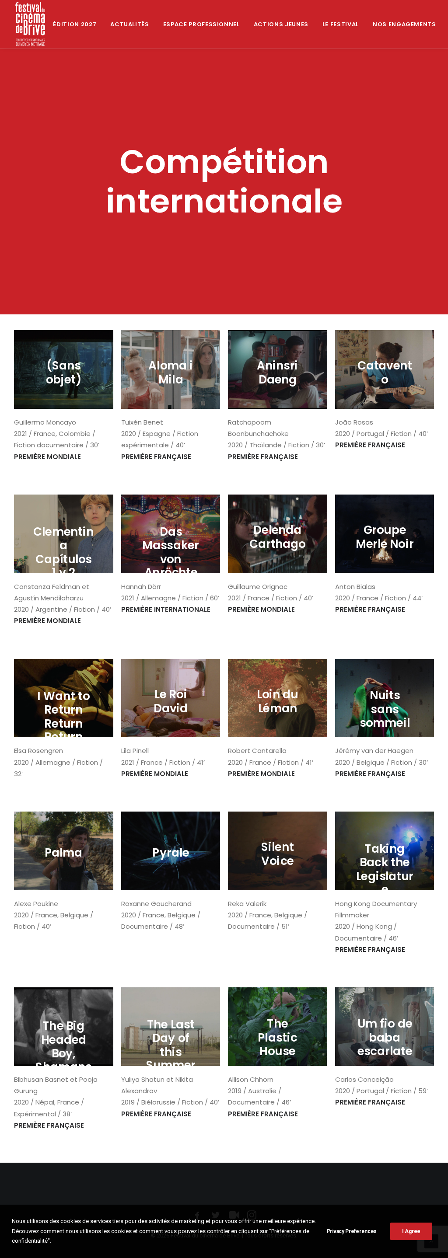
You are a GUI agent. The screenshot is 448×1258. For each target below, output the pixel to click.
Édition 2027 (74, 24)
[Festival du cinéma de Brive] (30, 24)
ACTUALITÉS (129, 24)
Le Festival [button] (340, 24)
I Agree (411, 1231)
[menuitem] (74, 24)
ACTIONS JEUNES (281, 24)
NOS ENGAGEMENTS (404, 24)
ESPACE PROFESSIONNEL (201, 24)
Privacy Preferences (352, 1231)
